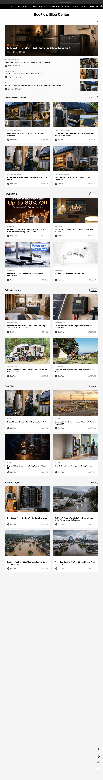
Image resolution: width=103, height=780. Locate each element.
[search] (97, 6)
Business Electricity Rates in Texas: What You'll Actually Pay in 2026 (75, 423)
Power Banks (10, 226)
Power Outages (11, 515)
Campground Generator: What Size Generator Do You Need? (74, 371)
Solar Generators (12, 322)
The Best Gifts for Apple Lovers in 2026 (69, 274)
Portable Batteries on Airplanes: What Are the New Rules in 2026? (25, 275)
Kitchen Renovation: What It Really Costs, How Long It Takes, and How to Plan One (26, 327)
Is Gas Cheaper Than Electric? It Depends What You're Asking (27, 178)
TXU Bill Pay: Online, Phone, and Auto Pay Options (73, 466)
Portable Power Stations (14, 130)
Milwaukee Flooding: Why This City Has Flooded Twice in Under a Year (75, 563)
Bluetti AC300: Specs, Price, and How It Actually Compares (72, 178)
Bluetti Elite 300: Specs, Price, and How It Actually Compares (27, 62)
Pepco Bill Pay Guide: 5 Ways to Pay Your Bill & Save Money (26, 467)
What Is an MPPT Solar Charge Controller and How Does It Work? (73, 327)
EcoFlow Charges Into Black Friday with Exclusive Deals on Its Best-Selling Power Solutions (25, 231)
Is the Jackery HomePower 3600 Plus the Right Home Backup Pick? (38, 48)
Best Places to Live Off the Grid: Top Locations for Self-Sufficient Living (27, 371)
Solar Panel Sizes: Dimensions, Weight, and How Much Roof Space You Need (33, 86)
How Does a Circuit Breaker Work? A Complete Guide (24, 74)
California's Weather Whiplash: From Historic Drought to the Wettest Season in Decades (74, 519)
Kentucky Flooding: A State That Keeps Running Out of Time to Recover (27, 563)
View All (93, 97)
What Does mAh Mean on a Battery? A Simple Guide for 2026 (74, 231)
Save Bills (10, 419)
